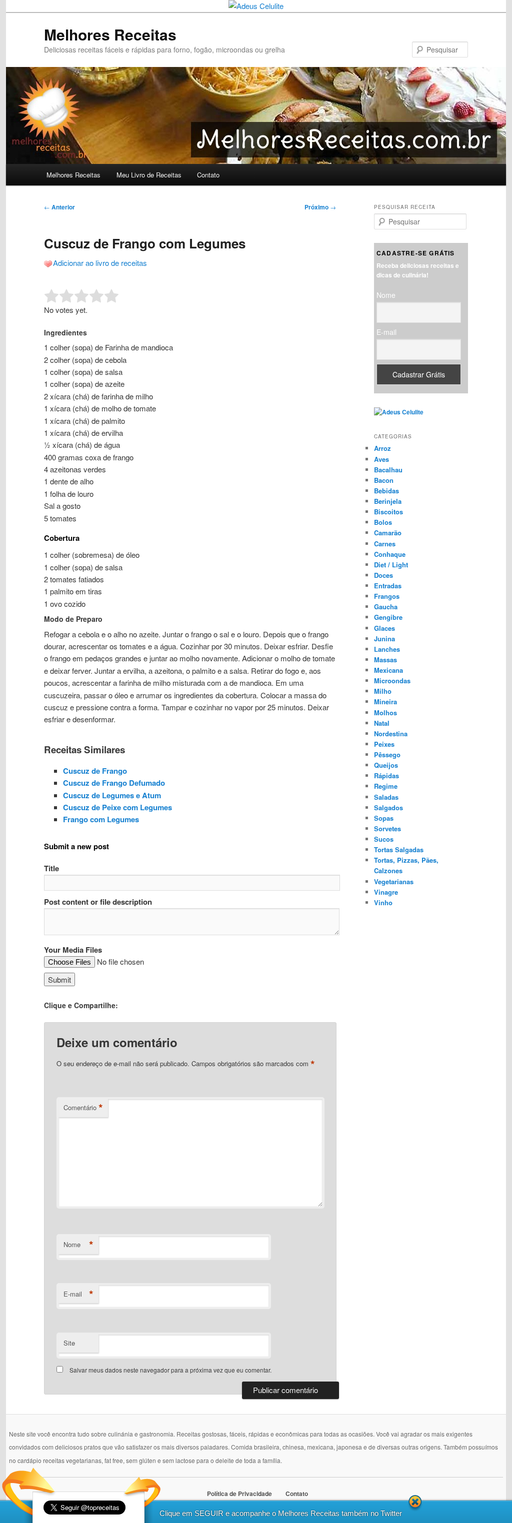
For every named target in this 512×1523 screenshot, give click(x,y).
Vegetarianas (394, 881)
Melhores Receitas (110, 34)
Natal (382, 723)
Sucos (384, 839)
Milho (383, 691)
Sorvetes (387, 828)
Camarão (388, 532)
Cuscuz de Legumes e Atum (112, 795)
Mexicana (388, 670)
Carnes (385, 543)
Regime (386, 786)
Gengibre (388, 617)
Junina (384, 638)
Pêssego (387, 754)
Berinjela (388, 501)
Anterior (59, 206)
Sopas (384, 818)
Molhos (385, 712)
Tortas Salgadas (399, 849)
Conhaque (390, 554)
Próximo (320, 206)
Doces (383, 575)
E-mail (79, 1294)
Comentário (83, 1108)
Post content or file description (98, 901)
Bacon (384, 480)
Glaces (384, 628)
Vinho (383, 902)
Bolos (383, 522)
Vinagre (386, 892)
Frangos (387, 596)
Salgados (388, 807)
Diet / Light (391, 564)
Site (69, 1343)
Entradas (388, 585)
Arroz (382, 448)
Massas (385, 659)
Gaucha (386, 606)
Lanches (387, 649)
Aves (381, 459)
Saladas (386, 797)
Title (51, 868)
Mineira (385, 701)
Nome (79, 1245)
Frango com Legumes (101, 819)
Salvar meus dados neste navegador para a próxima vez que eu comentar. (171, 1370)
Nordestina (391, 733)
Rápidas (386, 775)
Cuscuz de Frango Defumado (114, 782)
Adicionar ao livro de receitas (100, 262)
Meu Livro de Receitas (149, 174)
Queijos (386, 765)
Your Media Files (73, 949)
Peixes (384, 744)
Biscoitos (388, 511)
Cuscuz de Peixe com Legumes (117, 807)
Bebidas (386, 490)
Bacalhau (388, 469)
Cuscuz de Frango (95, 770)
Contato (208, 174)
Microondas (392, 680)
